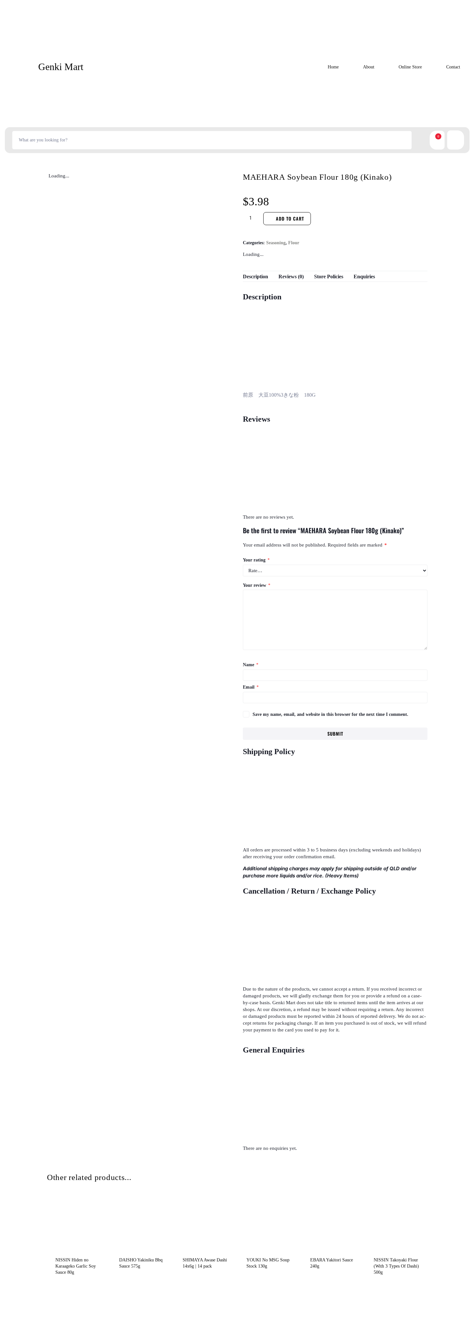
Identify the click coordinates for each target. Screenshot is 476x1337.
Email (251, 687)
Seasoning (276, 242)
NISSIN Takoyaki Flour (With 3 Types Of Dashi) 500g (396, 1266)
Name (250, 664)
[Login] (460, 140)
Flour (293, 242)
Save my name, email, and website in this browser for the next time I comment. (330, 714)
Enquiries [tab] (364, 276)
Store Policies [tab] (328, 276)
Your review (256, 585)
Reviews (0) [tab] (291, 276)
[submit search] (419, 140)
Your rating (256, 560)
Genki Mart (60, 66)
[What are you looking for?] (212, 140)
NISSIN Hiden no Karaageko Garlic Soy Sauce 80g (75, 1266)
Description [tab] (255, 276)
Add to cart (290, 218)
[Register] (451, 140)
